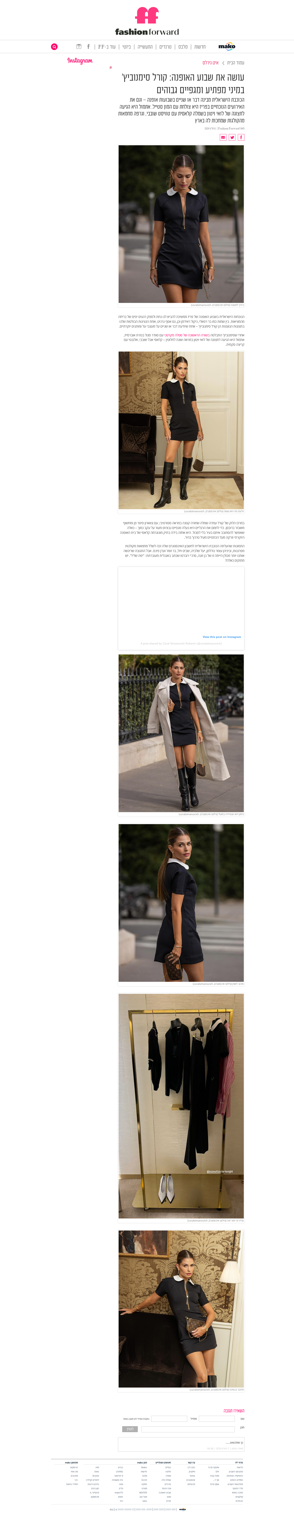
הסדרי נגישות (72, 1484)
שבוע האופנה (165, 1492)
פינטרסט (191, 1484)
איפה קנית (214, 1475)
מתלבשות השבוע (235, 1484)
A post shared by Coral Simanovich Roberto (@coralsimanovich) (181, 643)
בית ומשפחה (117, 1479)
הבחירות (239, 1500)
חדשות (200, 47)
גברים (120, 1467)
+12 (76, 1479)
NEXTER (143, 1492)
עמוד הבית (235, 63)
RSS (112, 1509)
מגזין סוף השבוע (236, 1471)
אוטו (121, 1484)
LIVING (119, 1471)
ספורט (144, 1488)
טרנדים (165, 47)
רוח (121, 1500)
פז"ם (121, 1488)
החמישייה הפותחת (235, 1475)
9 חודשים (119, 1475)
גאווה (96, 1471)
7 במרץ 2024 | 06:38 (218, 1448)
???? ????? (170, 1509)
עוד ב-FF (107, 47)
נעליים (168, 1467)
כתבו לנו (191, 1467)
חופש (120, 1496)
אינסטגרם (190, 1479)
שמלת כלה (166, 1479)
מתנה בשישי (237, 1492)
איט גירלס (211, 63)
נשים (145, 1500)
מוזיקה (144, 1484)
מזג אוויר (74, 1471)
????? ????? (158, 1509)
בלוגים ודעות (93, 1484)
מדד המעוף (238, 1488)
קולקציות (239, 1496)
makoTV (119, 1492)
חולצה (168, 1471)
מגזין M (96, 1475)
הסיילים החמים (236, 1479)
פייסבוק (192, 1471)
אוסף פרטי (214, 1484)
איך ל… (216, 1479)
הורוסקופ (74, 1467)
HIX (97, 1467)
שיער (169, 1496)
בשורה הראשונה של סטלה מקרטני (187, 335)
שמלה (168, 1475)
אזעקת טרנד (213, 1467)
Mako (144, 1467)
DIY (217, 1471)
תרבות (144, 1479)
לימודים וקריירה (92, 1479)
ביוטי (126, 47)
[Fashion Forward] (147, 34)
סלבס (183, 47)
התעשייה (145, 47)
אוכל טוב (143, 1496)
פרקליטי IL (94, 1492)
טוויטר (192, 1475)
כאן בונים (95, 1488)
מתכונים (74, 1475)
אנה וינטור (166, 1488)
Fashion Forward (229, 128)
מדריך (168, 1500)
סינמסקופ (95, 1496)
